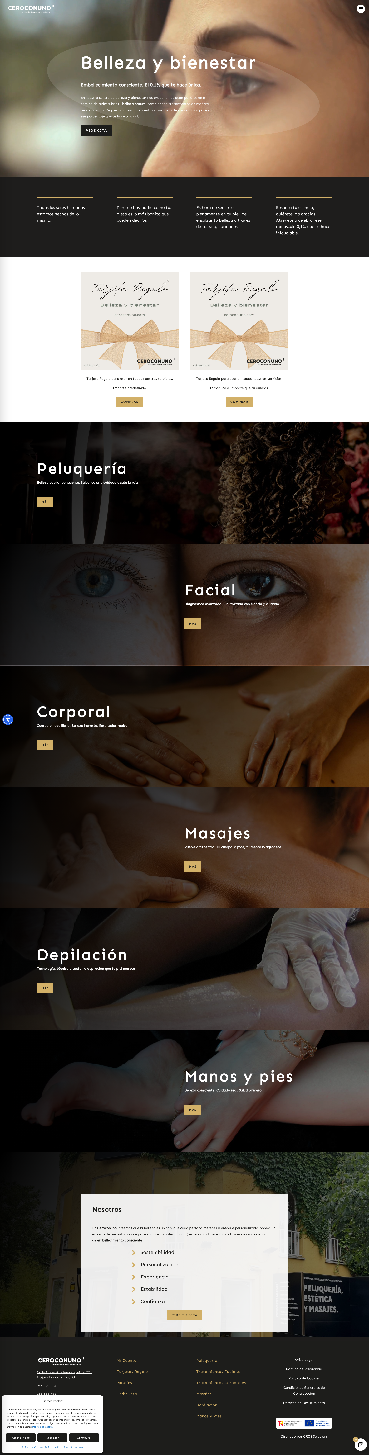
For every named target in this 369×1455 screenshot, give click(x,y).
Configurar (84, 1437)
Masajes (124, 1382)
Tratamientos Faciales (218, 1371)
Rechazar (52, 1437)
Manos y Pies (209, 1416)
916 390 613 (46, 1386)
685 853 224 (46, 1394)
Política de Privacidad (57, 1447)
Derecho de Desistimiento (304, 1403)
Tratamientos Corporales (221, 1382)
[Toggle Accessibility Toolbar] (8, 720)
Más (45, 502)
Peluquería (206, 1360)
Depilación (206, 1405)
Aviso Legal (77, 1447)
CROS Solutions (315, 1436)
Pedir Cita (127, 1393)
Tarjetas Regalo (132, 1371)
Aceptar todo (21, 1437)
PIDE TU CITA (185, 1315)
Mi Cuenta (127, 1360)
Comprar (130, 402)
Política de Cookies (42, 1426)
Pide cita (96, 130)
